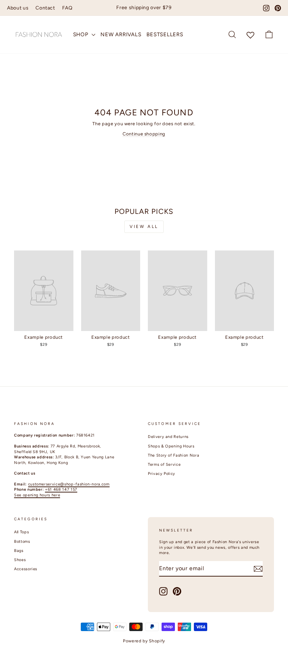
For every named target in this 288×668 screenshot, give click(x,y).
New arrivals (120, 34)
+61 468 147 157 (61, 489)
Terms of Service (164, 464)
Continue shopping (144, 133)
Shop (81, 34)
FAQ (67, 8)
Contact (45, 8)
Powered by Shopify (144, 640)
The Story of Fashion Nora (173, 455)
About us (17, 8)
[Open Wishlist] (250, 34)
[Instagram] (266, 8)
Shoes (20, 560)
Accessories (25, 569)
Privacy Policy (161, 473)
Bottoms (22, 541)
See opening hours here (37, 495)
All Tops (21, 532)
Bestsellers (164, 34)
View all (144, 226)
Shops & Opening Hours (171, 446)
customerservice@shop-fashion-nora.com (69, 484)
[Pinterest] (278, 8)
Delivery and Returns (168, 436)
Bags (19, 550)
